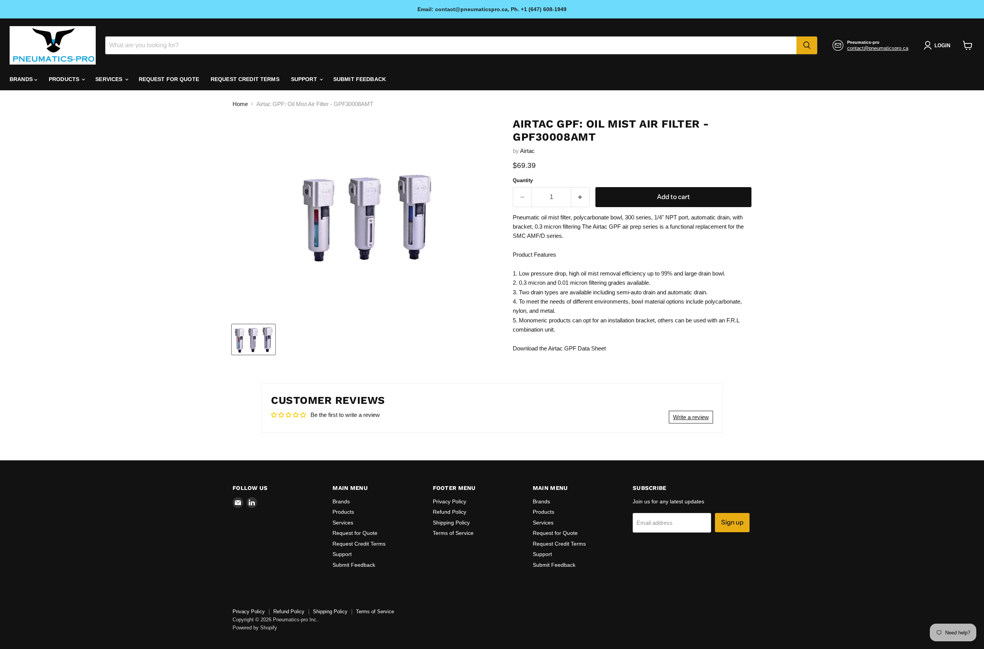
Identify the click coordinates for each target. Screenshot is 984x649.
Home (240, 104)
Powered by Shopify (255, 628)
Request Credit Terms (245, 79)
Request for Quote (169, 79)
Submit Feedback (359, 79)
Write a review (691, 417)
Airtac (527, 151)
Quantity (523, 180)
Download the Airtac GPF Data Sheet (559, 348)
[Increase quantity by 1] (580, 197)
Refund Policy (449, 512)
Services (109, 79)
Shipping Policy (451, 523)
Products (65, 79)
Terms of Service (453, 533)
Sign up (732, 522)
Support (305, 79)
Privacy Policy (449, 501)
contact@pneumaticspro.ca (877, 48)
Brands (22, 79)
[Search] (806, 45)
